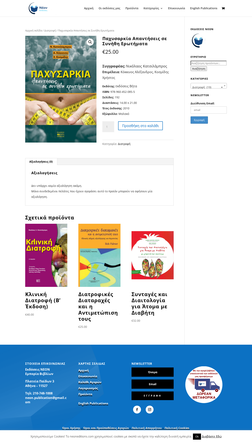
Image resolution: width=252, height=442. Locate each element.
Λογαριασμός (88, 388)
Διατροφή (50, 30)
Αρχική (89, 8)
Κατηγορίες (151, 8)
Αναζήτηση (198, 68)
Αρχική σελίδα (33, 30)
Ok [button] (197, 436)
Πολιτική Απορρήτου (147, 428)
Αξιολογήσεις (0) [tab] (41, 161)
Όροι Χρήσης (71, 428)
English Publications (203, 8)
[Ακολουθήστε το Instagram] (150, 409)
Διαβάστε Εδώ (212, 436)
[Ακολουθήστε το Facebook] (137, 409)
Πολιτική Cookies (177, 428)
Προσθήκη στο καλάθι (140, 125)
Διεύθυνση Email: (203, 103)
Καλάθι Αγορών (89, 382)
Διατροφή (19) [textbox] (207, 87)
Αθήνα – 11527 (36, 386)
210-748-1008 (43, 393)
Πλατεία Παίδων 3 (39, 381)
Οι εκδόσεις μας (109, 8)
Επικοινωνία (176, 8)
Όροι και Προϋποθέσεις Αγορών (106, 428)
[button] (90, 42)
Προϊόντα (131, 8)
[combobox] (209, 85)
